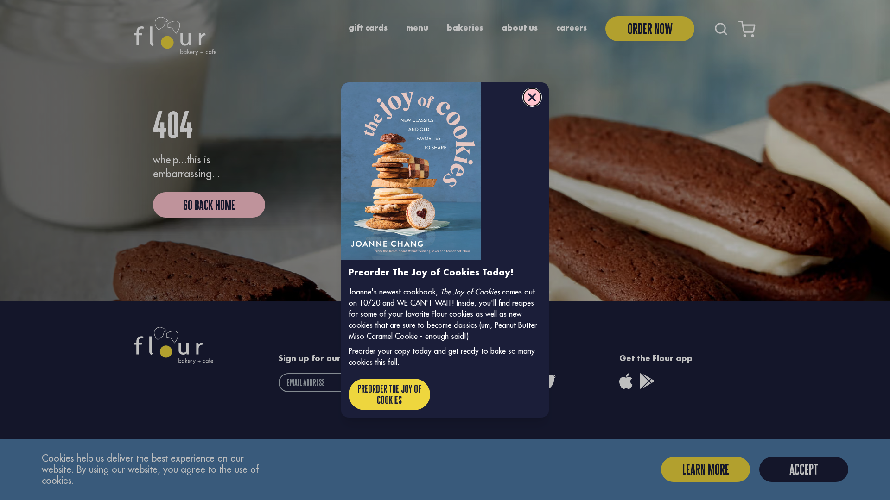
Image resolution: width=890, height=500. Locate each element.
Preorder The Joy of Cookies (389, 394)
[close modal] (532, 97)
